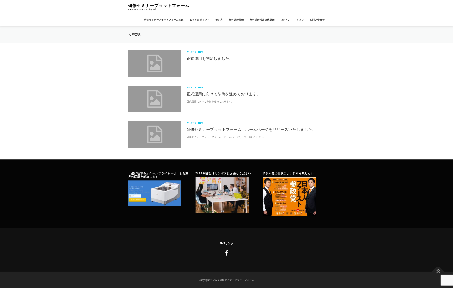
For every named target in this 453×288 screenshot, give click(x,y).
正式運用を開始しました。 (210, 58)
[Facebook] (226, 253)
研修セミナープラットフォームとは (164, 19)
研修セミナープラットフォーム (159, 5)
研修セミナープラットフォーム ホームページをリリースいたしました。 (251, 129)
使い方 (219, 19)
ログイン (286, 19)
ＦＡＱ (300, 19)
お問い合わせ (317, 19)
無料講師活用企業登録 (262, 19)
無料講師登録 (236, 19)
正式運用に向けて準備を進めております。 (223, 93)
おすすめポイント (200, 19)
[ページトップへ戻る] (438, 271)
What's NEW (195, 52)
